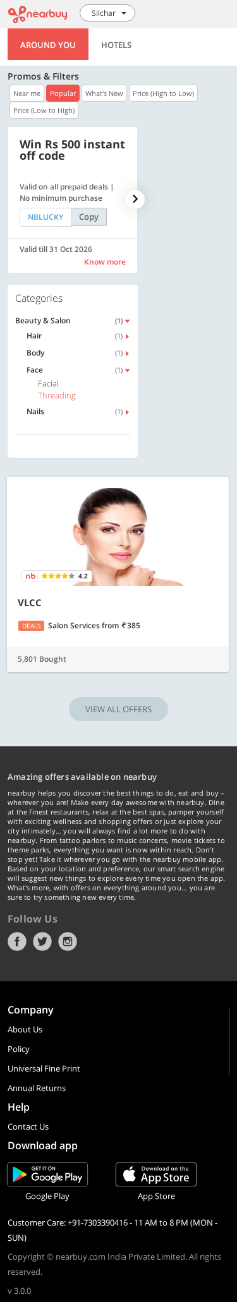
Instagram (67, 941)
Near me (26, 93)
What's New (104, 93)
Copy (89, 216)
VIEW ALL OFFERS (118, 709)
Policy (19, 1048)
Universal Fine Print (44, 1068)
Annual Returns (37, 1088)
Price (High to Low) (163, 93)
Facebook (17, 941)
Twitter (42, 941)
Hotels (116, 45)
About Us (25, 1029)
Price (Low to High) (44, 110)
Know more (105, 261)
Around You (48, 45)
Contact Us (28, 1126)
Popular (63, 93)
